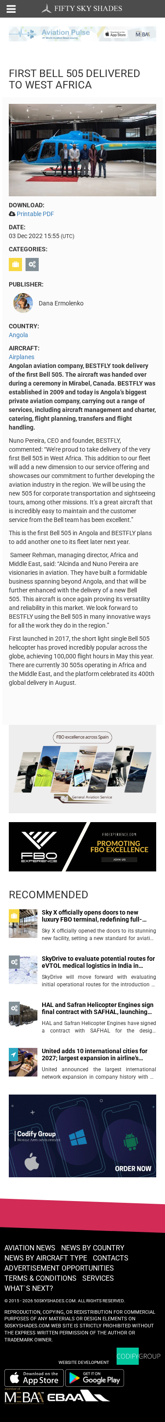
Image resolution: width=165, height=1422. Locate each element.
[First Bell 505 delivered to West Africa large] (82, 149)
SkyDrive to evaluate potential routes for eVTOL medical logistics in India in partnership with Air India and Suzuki (98, 962)
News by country (93, 1248)
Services (98, 1278)
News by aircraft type (45, 1258)
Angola (18, 334)
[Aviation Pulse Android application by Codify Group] (99, 1378)
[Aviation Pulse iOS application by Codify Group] (34, 1378)
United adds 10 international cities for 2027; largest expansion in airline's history (94, 1055)
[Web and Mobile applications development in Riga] (139, 1356)
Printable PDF (35, 213)
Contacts (110, 1258)
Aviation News (29, 1248)
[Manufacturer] (33, 264)
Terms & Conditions (40, 1278)
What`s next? (28, 1288)
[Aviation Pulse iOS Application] (82, 33)
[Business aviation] (16, 264)
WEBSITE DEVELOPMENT (84, 1362)
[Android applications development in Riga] (82, 1139)
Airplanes (21, 356)
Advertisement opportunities (59, 1268)
